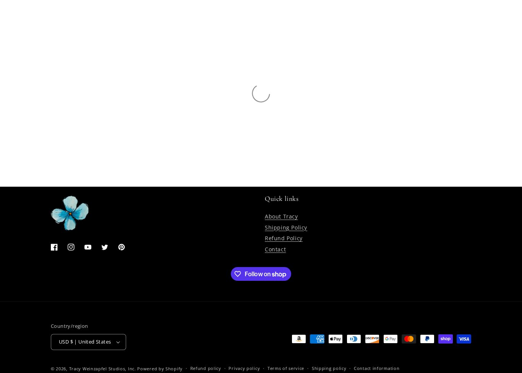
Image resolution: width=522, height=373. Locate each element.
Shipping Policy (286, 227)
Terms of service (285, 368)
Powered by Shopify (160, 368)
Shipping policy (329, 368)
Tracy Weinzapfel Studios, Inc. (102, 368)
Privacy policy (244, 368)
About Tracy (281, 216)
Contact (275, 249)
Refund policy (205, 368)
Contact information (376, 368)
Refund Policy (284, 238)
